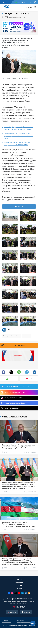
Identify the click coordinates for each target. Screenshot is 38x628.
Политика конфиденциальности (24, 621)
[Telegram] (22, 593)
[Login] (35, 2)
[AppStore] (26, 612)
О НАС (19, 580)
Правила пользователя (6, 621)
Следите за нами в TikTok (13, 398)
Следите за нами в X (12, 408)
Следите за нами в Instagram (14, 392)
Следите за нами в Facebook (15, 403)
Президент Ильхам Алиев (11, 336)
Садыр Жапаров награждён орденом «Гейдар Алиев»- (17, 143)
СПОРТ (29, 7)
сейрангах (26, 336)
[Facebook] (9, 593)
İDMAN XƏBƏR (19, 346)
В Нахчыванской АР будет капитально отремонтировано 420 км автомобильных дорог (18, 135)
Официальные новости (15, 17)
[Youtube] (19, 593)
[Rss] (29, 593)
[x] (15, 593)
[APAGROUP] (19, 607)
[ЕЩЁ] (34, 7)
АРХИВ (19, 585)
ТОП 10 (19, 588)
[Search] (30, 2)
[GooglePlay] (12, 612)
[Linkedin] (25, 593)
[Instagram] (12, 593)
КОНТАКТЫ (19, 582)
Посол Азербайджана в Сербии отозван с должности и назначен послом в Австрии (18, 128)
